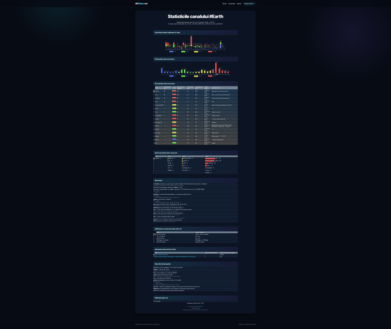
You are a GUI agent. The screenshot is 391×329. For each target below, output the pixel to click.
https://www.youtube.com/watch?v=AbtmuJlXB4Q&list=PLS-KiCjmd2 (175, 256)
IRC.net (141, 3)
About (239, 3)
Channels (231, 3)
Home (224, 3)
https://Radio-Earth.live (161, 254)
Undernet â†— (249, 3)
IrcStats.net (200, 306)
